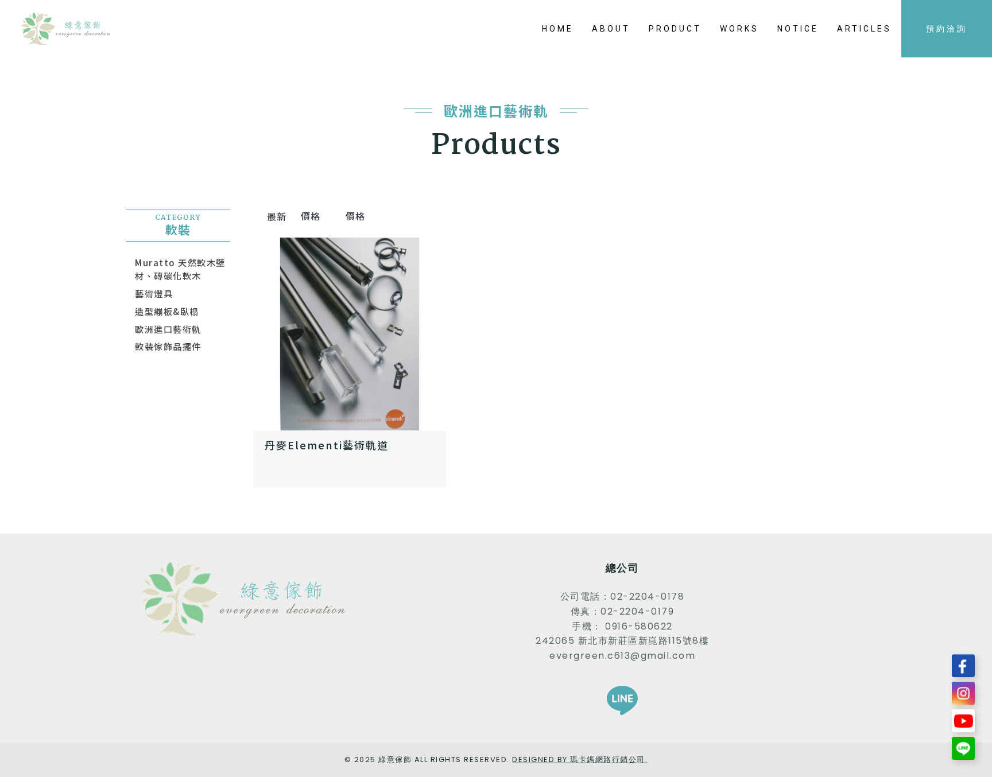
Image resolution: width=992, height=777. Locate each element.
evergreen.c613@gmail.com (622, 655)
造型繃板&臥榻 (167, 311)
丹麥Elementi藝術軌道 (327, 444)
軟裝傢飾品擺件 (168, 346)
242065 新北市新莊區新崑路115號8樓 (622, 640)
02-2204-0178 (647, 596)
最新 (277, 216)
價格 (312, 216)
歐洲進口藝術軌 (168, 329)
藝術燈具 (154, 293)
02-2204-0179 (637, 611)
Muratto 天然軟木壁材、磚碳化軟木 (180, 269)
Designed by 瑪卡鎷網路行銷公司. (580, 759)
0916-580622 (639, 626)
